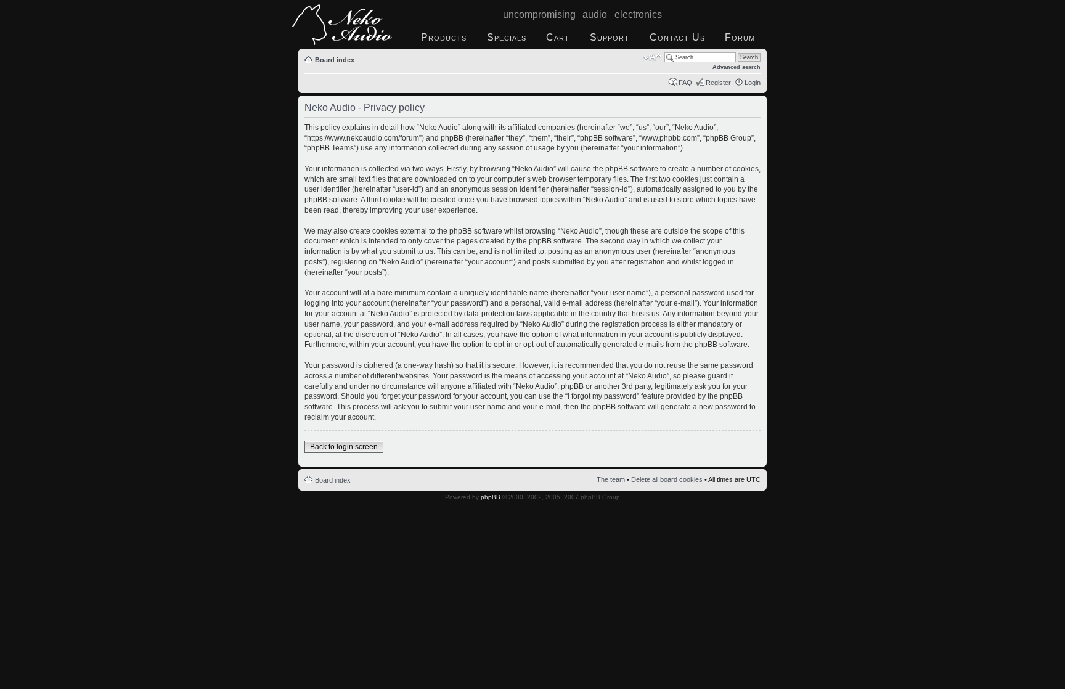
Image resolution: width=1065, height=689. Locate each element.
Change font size (652, 57)
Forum (740, 37)
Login (753, 82)
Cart (557, 37)
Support (609, 37)
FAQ (685, 82)
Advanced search (736, 67)
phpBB (490, 497)
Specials (506, 37)
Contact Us (677, 37)
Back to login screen (344, 446)
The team (611, 479)
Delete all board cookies (667, 479)
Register (718, 82)
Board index (334, 59)
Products (444, 37)
